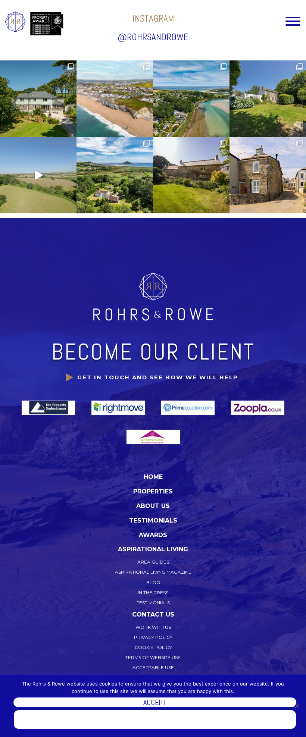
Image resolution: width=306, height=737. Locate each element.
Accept (154, 702)
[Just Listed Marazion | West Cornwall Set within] (114, 175)
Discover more (155, 719)
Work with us (153, 627)
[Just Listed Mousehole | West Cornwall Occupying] (268, 175)
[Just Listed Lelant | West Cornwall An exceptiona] (191, 98)
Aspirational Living (153, 549)
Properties (153, 491)
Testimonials (153, 520)
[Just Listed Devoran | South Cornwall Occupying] (268, 98)
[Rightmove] (119, 407)
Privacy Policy (153, 637)
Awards (153, 535)
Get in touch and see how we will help (157, 377)
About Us (153, 505)
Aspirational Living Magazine (153, 572)
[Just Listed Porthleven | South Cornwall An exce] (114, 98)
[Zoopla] (258, 407)
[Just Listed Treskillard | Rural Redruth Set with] (191, 175)
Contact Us (153, 614)
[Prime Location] (189, 407)
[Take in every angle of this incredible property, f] (38, 175)
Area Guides (153, 562)
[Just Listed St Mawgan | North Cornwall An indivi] (38, 98)
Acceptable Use (153, 667)
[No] (296, 705)
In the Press (153, 592)
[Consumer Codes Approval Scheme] (153, 436)
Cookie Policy (153, 647)
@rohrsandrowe (153, 37)
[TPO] (49, 407)
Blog (153, 582)
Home (153, 476)
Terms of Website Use (153, 657)
